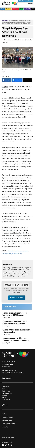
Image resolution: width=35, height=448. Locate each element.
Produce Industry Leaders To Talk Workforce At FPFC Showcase (15, 314)
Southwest (15, 8)
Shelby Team (7, 40)
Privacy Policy (5, 440)
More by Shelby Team (20, 276)
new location (25, 251)
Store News (10, 23)
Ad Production (6, 400)
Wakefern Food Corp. (17, 253)
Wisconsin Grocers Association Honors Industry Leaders (16, 331)
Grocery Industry (13, 20)
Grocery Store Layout (24, 20)
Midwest (8, 8)
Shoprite (9, 253)
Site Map (4, 414)
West (21, 8)
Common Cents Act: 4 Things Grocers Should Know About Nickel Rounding (16, 339)
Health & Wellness (7, 22)
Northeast (27, 8)
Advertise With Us (6, 393)
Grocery (10, 251)
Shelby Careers (6, 391)
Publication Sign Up (7, 417)
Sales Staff (4, 395)
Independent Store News (19, 22)
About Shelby (5, 387)
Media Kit (4, 397)
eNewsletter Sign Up (7, 420)
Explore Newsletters (16, 297)
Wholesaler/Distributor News (22, 23)
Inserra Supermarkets (9, 103)
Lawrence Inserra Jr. (17, 251)
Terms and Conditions (7, 442)
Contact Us (5, 427)
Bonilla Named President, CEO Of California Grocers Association (15, 322)
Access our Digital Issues (8, 424)
